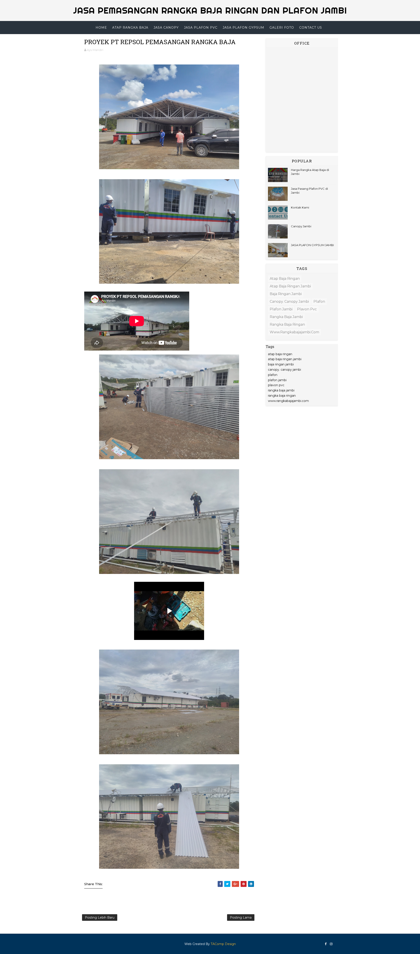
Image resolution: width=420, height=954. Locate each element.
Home (101, 28)
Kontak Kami (300, 207)
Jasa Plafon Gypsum (243, 28)
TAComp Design (223, 944)
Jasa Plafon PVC (200, 28)
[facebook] (326, 944)
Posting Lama (241, 917)
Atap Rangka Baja (130, 28)
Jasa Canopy (166, 28)
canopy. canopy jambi (289, 301)
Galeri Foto (282, 28)
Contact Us (310, 28)
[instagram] (331, 944)
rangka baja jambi (286, 317)
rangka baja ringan (287, 324)
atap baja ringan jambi (290, 286)
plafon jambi (281, 309)
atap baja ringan (285, 278)
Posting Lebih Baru (99, 917)
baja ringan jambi (286, 294)
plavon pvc (307, 309)
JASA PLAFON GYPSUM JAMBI (312, 245)
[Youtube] (336, 942)
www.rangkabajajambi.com (294, 332)
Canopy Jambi (301, 226)
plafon (319, 301)
